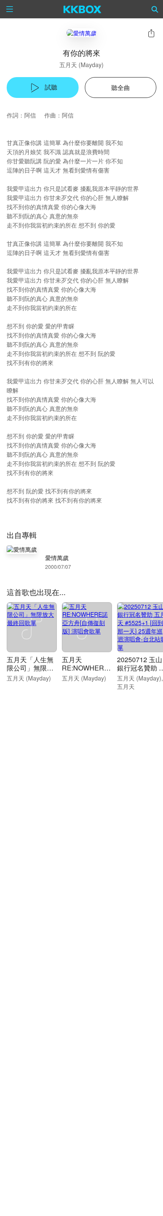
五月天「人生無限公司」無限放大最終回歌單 (30, 668)
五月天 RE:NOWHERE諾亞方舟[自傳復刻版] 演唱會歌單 (87, 672)
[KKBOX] (82, 9)
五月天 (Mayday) (81, 64)
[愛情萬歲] (81, 32)
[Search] (155, 9)
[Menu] (10, 9)
